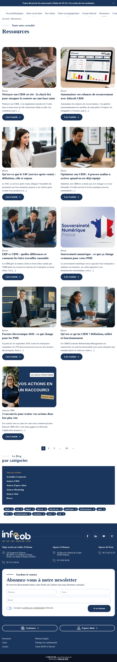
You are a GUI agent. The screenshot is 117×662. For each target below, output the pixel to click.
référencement (85, 509)
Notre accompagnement (68, 13)
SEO (7, 514)
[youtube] (104, 536)
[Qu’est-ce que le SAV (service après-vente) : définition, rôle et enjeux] (29, 147)
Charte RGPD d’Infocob (45, 647)
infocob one (54, 509)
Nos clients (50, 13)
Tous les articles (13, 472)
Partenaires (6, 639)
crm (17, 509)
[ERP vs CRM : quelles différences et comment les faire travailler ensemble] (29, 227)
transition (37, 514)
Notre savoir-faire (34, 13)
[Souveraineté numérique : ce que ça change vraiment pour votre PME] (88, 227)
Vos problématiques (14, 13)
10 (66, 448)
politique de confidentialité (34, 608)
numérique (69, 509)
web (59, 514)
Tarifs (4, 643)
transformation (21, 514)
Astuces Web (12, 494)
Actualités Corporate (16, 477)
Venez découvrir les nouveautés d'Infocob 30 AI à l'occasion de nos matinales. (58, 3)
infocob (40, 509)
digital (28, 509)
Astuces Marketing (15, 490)
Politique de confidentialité (46, 643)
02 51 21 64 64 (12, 562)
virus (50, 514)
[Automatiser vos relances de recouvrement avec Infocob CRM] (88, 67)
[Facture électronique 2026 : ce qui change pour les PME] (29, 307)
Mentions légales (42, 639)
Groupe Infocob (89, 13)
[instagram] (112, 536)
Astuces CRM (12, 481)
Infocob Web (63, 659)
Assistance (31, 628)
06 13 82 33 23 (109, 553)
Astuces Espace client (16, 485)
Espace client (88, 628)
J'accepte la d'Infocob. (34, 608)
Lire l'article (12, 117)
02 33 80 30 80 (63, 560)
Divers (9, 498)
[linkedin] (96, 536)
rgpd (100, 509)
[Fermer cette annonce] (113, 3)
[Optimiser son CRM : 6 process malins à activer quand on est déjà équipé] (88, 147)
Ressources (104, 13)
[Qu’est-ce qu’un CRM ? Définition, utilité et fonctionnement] (88, 307)
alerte (7, 509)
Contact (5, 647)
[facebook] (87, 536)
